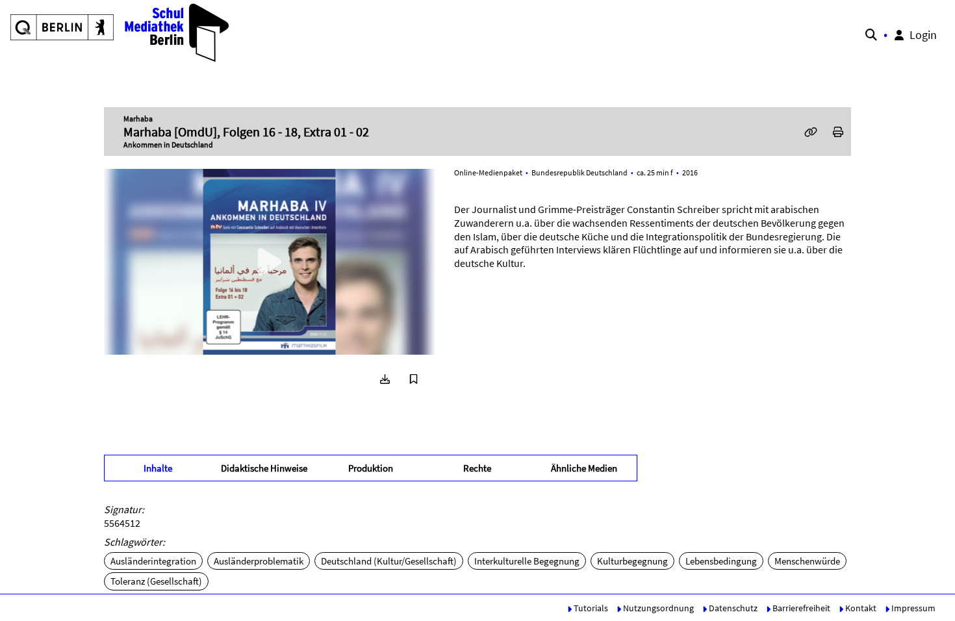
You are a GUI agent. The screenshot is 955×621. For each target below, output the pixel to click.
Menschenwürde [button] (807, 561)
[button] (120, 32)
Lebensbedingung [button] (721, 561)
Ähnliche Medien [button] (584, 468)
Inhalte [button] (158, 468)
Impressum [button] (912, 608)
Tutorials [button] (590, 608)
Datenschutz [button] (732, 608)
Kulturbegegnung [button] (632, 561)
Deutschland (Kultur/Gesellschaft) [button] (389, 561)
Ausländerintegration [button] (153, 561)
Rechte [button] (477, 468)
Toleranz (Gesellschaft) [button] (156, 581)
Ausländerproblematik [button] (258, 561)
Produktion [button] (370, 468)
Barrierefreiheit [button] (800, 608)
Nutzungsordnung (657, 608)
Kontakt (859, 608)
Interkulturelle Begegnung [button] (526, 561)
